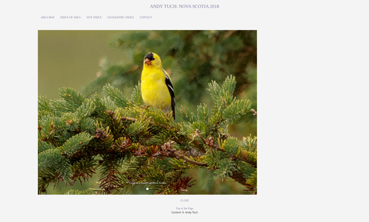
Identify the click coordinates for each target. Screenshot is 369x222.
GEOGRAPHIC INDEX (120, 17)
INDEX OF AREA (70, 17)
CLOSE (184, 200)
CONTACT (146, 17)
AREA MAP (47, 17)
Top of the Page (184, 208)
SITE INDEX (94, 17)
